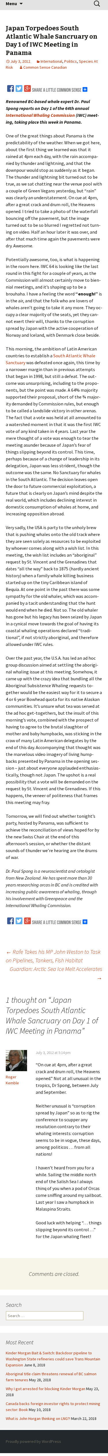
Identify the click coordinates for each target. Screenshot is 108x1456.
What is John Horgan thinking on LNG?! (38, 1418)
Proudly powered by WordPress (33, 1441)
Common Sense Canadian (45, 67)
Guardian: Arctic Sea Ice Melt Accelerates (56, 973)
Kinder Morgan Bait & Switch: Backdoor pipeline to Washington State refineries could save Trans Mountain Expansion (53, 1359)
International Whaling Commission (40, 115)
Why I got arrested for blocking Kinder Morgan (45, 1388)
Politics (70, 61)
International (51, 61)
